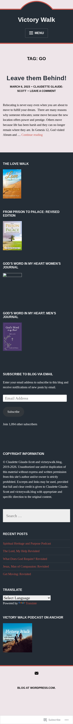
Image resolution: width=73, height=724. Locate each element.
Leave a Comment (43, 90)
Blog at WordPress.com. (36, 687)
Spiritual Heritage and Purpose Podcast (27, 543)
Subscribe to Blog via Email (28, 374)
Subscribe (13, 411)
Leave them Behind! (37, 78)
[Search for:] (36, 516)
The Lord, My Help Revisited (21, 551)
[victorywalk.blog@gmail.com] (36, 673)
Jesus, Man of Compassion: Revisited (26, 566)
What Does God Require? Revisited (25, 559)
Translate (31, 603)
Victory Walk (36, 19)
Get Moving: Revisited (17, 574)
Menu (39, 33)
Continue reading (32, 134)
